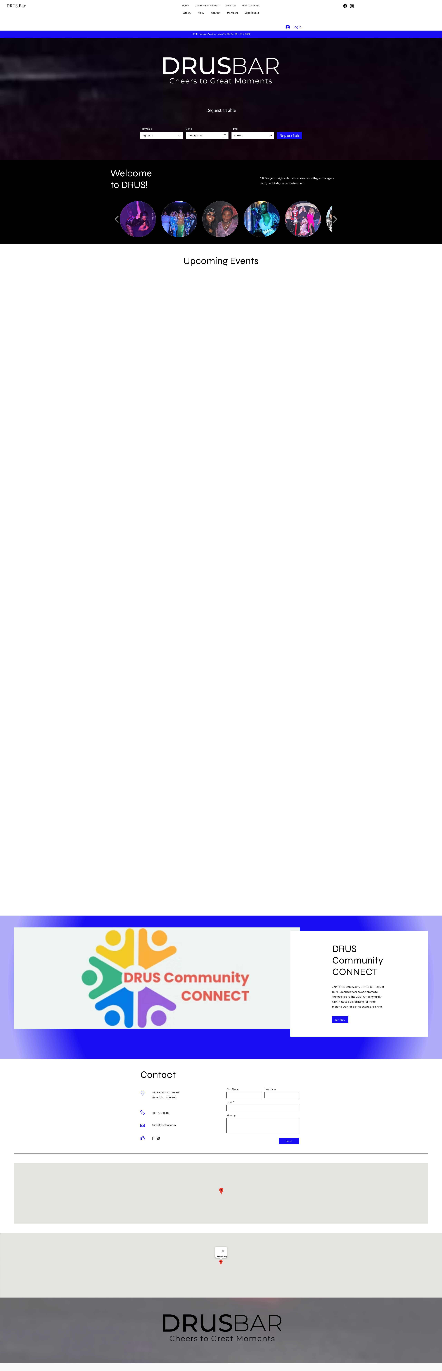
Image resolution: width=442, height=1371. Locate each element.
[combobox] (161, 135)
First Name (233, 1089)
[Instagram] (351, 5)
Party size (146, 128)
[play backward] (117, 219)
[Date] (225, 135)
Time (234, 128)
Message (231, 1115)
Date (189, 128)
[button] (138, 219)
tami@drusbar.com (164, 1125)
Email (229, 1102)
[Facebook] (345, 5)
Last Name (270, 1089)
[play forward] (335, 219)
